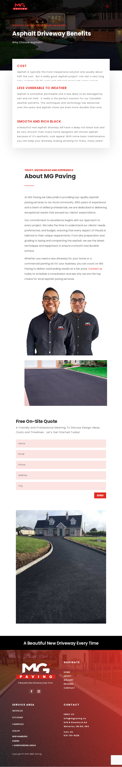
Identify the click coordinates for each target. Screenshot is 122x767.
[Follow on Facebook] (31, 691)
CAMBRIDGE (18, 724)
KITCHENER (17, 717)
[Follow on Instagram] (38, 691)
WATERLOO (17, 710)
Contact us (95, 269)
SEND (100, 495)
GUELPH (16, 731)
